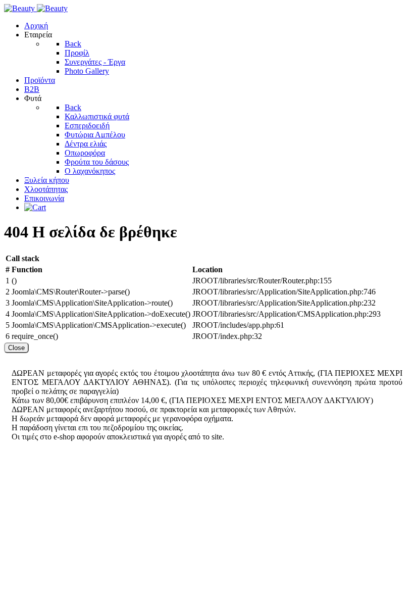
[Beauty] (36, 8)
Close (16, 348)
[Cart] (35, 207)
